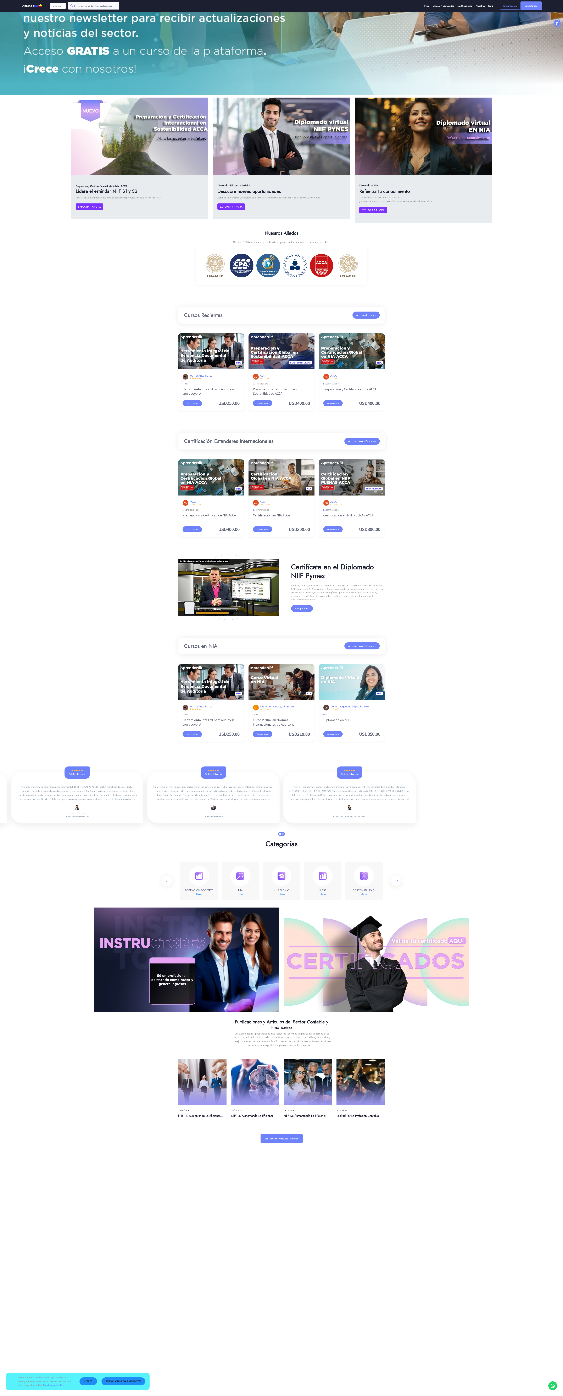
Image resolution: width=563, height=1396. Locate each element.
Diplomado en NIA (336, 720)
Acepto (88, 1381)
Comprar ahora (192, 403)
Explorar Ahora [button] (89, 206)
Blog (490, 6)
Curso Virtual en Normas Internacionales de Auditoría (274, 722)
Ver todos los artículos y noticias (281, 1138)
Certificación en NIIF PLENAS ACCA (348, 515)
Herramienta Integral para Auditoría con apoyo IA (209, 391)
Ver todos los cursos (366, 315)
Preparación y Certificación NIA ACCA (350, 389)
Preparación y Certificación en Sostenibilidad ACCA (275, 391)
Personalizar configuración (123, 1381)
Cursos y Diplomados (443, 6)
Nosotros (480, 6)
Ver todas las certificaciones (362, 441)
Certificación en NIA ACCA (271, 515)
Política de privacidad (53, 1385)
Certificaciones (465, 6)
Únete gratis (531, 5)
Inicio (426, 6)
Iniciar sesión (510, 5)
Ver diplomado (302, 608)
